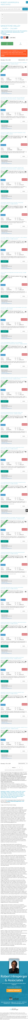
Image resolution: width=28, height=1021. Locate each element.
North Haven (16, 795)
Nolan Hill (10, 795)
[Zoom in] (2, 15)
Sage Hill (13, 796)
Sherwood (3, 797)
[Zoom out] (2, 17)
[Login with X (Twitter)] (7, 38)
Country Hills (18, 791)
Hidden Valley (4, 793)
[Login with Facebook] (2, 38)
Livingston (21, 793)
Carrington (12, 791)
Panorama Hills (7, 796)
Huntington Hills (11, 793)
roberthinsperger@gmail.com (6, 93)
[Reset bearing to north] (2, 19)
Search (25, 9)
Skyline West (8, 797)
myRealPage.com (14, 1009)
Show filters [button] (20, 43)
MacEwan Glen (4, 795)
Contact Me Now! (14, 990)
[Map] (14, 18)
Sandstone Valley (6, 34)
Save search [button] (7, 43)
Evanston (15, 792)
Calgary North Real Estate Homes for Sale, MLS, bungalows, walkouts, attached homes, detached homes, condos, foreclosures (14, 32)
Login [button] (13, 37)
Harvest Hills (21, 792)
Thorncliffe (14, 797)
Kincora (17, 793)
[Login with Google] (4, 38)
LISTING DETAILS (4, 86)
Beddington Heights (5, 791)
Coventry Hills (9, 792)
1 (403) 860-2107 (4, 92)
